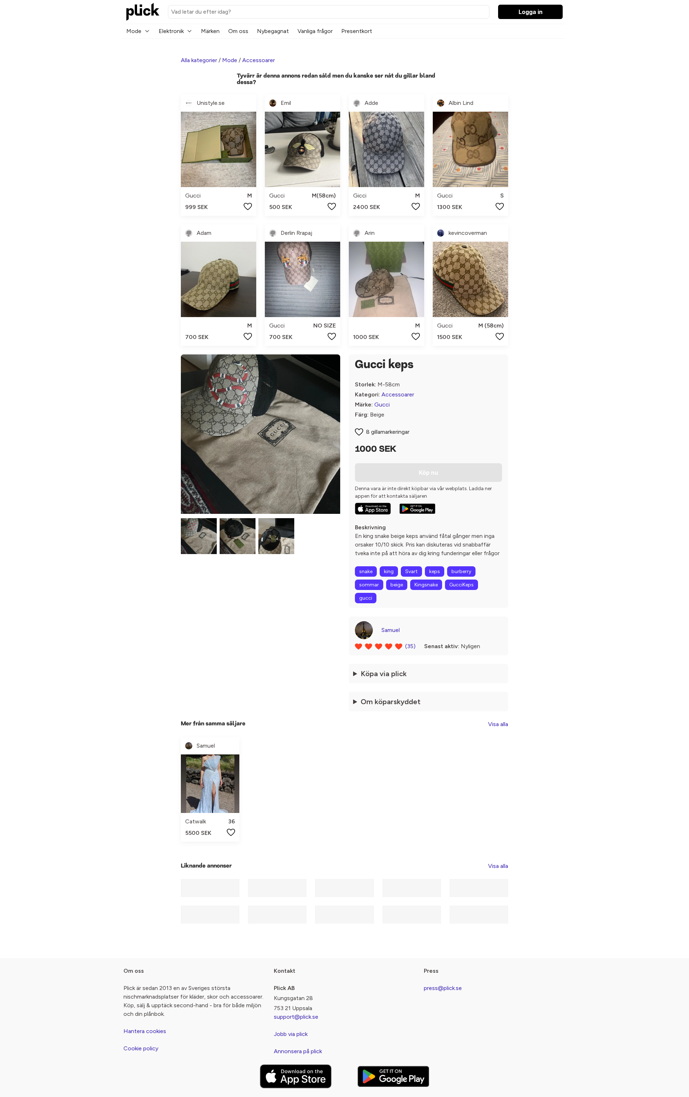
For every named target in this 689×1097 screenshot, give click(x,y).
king (389, 571)
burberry (461, 571)
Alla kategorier (199, 60)
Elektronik (171, 31)
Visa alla (498, 724)
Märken (210, 31)
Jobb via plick (291, 1034)
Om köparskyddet (391, 701)
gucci (365, 598)
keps (434, 571)
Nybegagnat (273, 31)
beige (396, 585)
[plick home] (142, 12)
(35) (410, 646)
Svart (411, 571)
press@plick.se (443, 988)
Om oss (238, 31)
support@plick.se (296, 1016)
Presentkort (356, 31)
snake (365, 571)
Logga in (531, 11)
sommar (369, 585)
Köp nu (428, 472)
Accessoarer (258, 60)
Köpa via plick (384, 673)
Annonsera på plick (298, 1051)
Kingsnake (426, 585)
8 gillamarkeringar (387, 431)
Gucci (382, 404)
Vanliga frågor (315, 31)
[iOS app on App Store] (373, 509)
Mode (133, 31)
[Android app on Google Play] (417, 508)
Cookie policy (140, 1048)
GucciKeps (461, 585)
